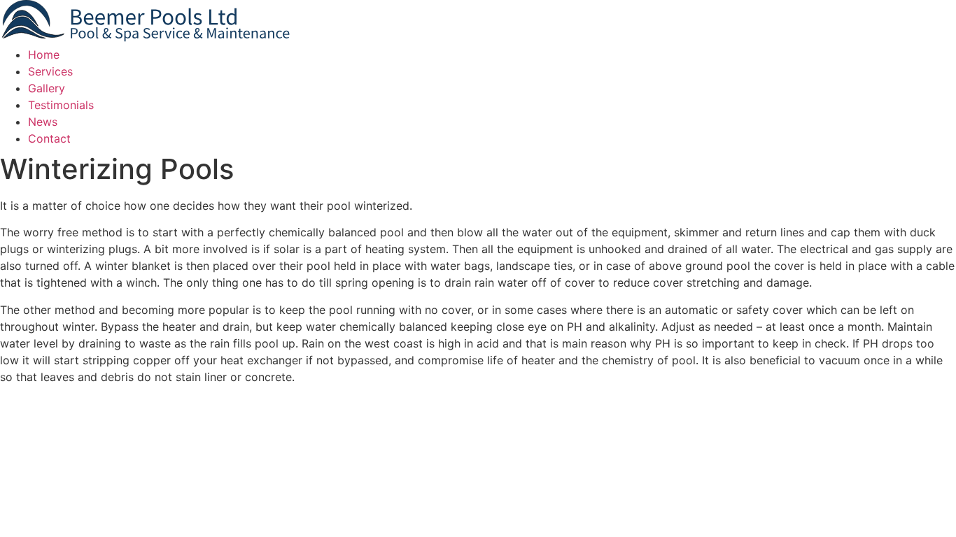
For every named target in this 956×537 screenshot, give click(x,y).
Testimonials (61, 105)
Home (43, 55)
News (42, 122)
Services (50, 71)
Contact (49, 138)
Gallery (46, 88)
